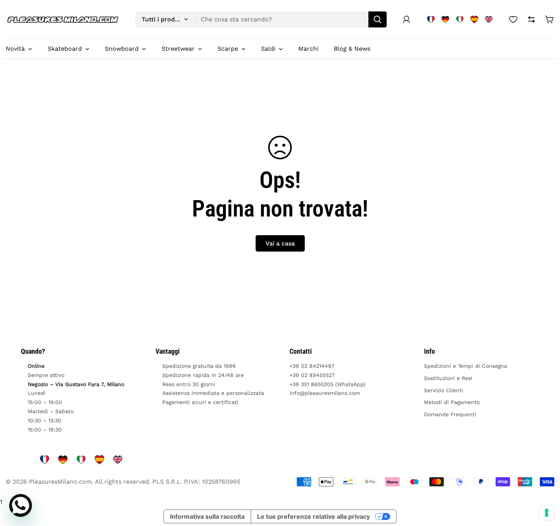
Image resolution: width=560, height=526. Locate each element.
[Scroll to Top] (545, 484)
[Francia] (431, 19)
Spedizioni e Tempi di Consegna (465, 366)
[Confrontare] (531, 19)
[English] (488, 19)
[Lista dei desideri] (513, 19)
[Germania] (445, 19)
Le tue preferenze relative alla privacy (313, 516)
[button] (549, 19)
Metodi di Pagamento (452, 402)
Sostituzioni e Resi (448, 378)
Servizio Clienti (443, 390)
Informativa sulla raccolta (207, 516)
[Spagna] (474, 19)
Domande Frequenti (450, 414)
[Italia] (459, 19)
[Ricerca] (377, 19)
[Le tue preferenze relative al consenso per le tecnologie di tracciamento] (546, 512)
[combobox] (261, 19)
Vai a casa (280, 243)
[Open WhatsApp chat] (20, 505)
